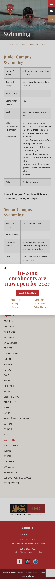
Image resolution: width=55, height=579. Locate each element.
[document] (27, 289)
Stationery (40, 300)
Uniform (15, 307)
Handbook (40, 303)
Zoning (15, 303)
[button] (4, 268)
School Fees (40, 307)
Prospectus (15, 300)
